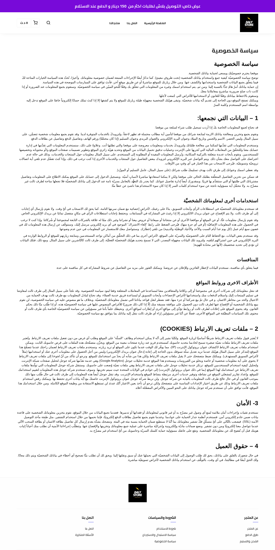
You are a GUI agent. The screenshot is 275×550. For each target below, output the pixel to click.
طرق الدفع (251, 535)
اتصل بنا (132, 23)
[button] (48, 23)
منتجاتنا (114, 23)
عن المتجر (252, 529)
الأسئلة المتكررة (84, 535)
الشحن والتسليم (249, 541)
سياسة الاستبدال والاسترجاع (159, 535)
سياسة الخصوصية (165, 541)
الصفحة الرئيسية (155, 23)
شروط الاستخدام (166, 529)
